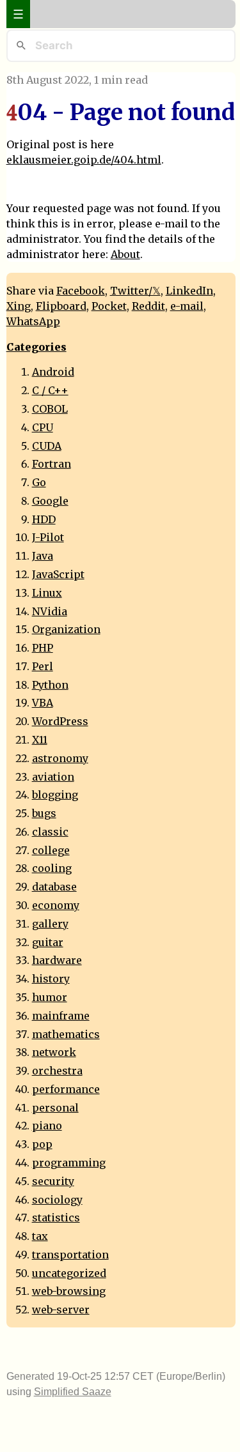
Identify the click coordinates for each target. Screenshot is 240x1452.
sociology (57, 1199)
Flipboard (61, 306)
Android (53, 371)
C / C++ (50, 390)
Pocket (109, 306)
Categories (36, 346)
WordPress (60, 721)
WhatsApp (33, 321)
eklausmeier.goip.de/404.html (83, 159)
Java (42, 555)
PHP (42, 647)
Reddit (148, 306)
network (54, 1052)
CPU (42, 427)
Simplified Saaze (72, 1391)
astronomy (60, 758)
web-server (61, 1309)
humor (49, 997)
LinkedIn (189, 290)
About (125, 254)
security (53, 1181)
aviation (53, 776)
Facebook (80, 290)
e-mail (187, 306)
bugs (44, 813)
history (51, 978)
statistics (56, 1217)
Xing (18, 306)
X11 (39, 739)
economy (55, 905)
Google (50, 500)
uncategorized (69, 1273)
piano (47, 1125)
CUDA (46, 445)
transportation (70, 1254)
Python (50, 684)
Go (39, 482)
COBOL (50, 408)
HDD (44, 519)
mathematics (66, 1034)
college (51, 850)
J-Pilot (48, 537)
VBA (42, 702)
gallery (50, 923)
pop (42, 1144)
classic (50, 831)
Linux (47, 592)
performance (66, 1089)
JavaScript (58, 574)
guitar (47, 942)
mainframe (61, 1015)
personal (55, 1107)
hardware (57, 960)
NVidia (49, 611)
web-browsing (69, 1291)
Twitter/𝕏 (135, 290)
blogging (55, 794)
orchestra (57, 1070)
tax (40, 1236)
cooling (52, 868)
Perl (42, 666)
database (54, 886)
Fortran (51, 463)
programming (69, 1162)
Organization (66, 629)
